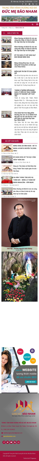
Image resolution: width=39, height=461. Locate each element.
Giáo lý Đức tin (20, 28)
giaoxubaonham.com (10, 436)
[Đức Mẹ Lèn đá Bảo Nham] (19, 277)
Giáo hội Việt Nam (8, 174)
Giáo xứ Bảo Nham (8, 153)
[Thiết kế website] (19, 370)
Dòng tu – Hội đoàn (9, 185)
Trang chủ (4, 28)
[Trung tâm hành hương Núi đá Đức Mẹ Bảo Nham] (19, 18)
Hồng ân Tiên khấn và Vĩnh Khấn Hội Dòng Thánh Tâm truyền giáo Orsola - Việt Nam (25, 168)
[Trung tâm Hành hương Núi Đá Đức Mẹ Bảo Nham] (19, 10)
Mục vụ (11, 28)
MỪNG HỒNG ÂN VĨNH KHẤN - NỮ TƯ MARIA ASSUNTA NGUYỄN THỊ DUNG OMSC (25, 148)
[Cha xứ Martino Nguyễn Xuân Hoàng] (19, 198)
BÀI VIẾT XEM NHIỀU (12, 141)
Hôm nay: (25, 1)
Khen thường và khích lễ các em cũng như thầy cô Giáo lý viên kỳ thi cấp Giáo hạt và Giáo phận (25, 191)
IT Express (33, 458)
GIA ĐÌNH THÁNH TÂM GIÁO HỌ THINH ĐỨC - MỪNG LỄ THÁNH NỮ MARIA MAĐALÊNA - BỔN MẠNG (24, 180)
